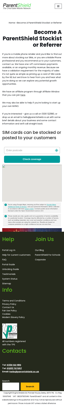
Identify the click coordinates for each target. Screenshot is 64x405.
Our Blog (39, 250)
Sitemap (6, 283)
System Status (9, 278)
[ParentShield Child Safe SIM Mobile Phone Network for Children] (17, 6)
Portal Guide (8, 264)
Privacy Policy (9, 304)
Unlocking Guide (10, 269)
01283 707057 (14, 368)
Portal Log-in (8, 250)
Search (6, 380)
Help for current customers (16, 254)
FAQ (4, 259)
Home (12, 22)
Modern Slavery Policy (13, 317)
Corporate (40, 259)
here (23, 95)
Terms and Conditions (13, 300)
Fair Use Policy (9, 310)
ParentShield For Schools (47, 254)
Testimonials (8, 273)
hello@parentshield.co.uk (24, 371)
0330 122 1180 (14, 364)
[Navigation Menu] (58, 6)
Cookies (6, 314)
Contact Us (8, 307)
